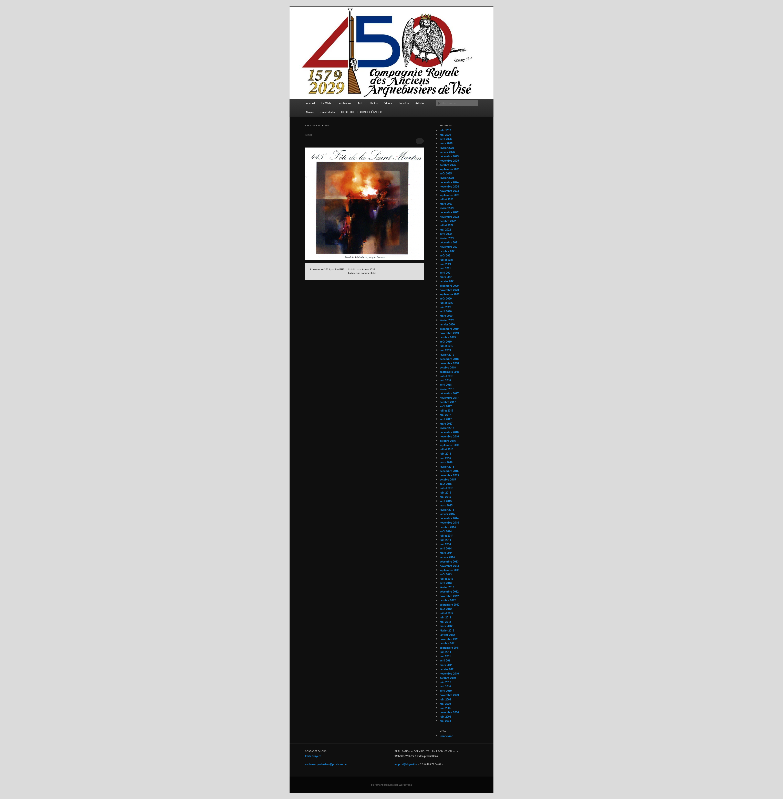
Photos (373, 103)
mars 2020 (446, 315)
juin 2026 (445, 130)
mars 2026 (446, 143)
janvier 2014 (447, 557)
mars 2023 (446, 203)
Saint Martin (328, 112)
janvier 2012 (447, 635)
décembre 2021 (449, 242)
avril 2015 (446, 501)
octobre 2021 (448, 251)
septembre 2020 (449, 294)
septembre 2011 (449, 647)
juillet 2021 (446, 260)
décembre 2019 (449, 329)
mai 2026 (445, 134)
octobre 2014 (448, 527)
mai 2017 (445, 415)
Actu (360, 103)
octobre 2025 (448, 165)
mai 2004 (445, 721)
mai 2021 (445, 268)
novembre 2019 (449, 333)
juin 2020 (445, 307)
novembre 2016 (449, 436)
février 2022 (447, 238)
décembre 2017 (449, 393)
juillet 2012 (446, 613)
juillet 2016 (446, 449)
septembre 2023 (449, 195)
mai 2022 (445, 229)
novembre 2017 (449, 398)
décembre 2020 (449, 285)
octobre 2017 (448, 402)
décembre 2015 (449, 471)
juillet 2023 (446, 199)
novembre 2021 (449, 247)
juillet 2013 (446, 578)
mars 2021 (446, 277)
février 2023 (447, 208)
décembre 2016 (449, 432)
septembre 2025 (449, 169)
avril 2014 (446, 548)
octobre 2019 (448, 337)
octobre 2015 (448, 479)
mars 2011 (446, 665)
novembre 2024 (449, 186)
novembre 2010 (449, 673)
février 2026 (447, 148)
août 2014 (446, 531)
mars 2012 (446, 626)
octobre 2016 (448, 441)
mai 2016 (445, 458)
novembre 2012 (449, 596)
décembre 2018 (449, 359)
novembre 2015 (449, 475)
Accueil (310, 103)
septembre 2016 (449, 445)
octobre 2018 (448, 367)
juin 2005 (445, 708)
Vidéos (388, 103)
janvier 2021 (447, 281)
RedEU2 (339, 269)
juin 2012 (445, 617)
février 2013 (447, 587)
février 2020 (447, 320)
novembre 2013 (449, 566)
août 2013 (446, 574)
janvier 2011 (447, 669)
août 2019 (446, 341)
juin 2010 (445, 682)
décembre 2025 (449, 156)
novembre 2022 (449, 217)
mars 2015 (446, 505)
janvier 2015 (447, 514)
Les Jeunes (344, 103)
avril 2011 (446, 660)
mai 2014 (445, 544)
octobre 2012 (448, 600)
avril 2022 (446, 234)
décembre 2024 (449, 182)
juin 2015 (445, 492)
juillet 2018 (446, 376)
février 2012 (447, 630)
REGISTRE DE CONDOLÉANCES (361, 112)
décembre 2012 (449, 591)
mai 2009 (445, 704)
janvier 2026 (447, 152)
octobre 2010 (448, 678)
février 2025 (447, 178)
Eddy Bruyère (313, 756)
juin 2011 (445, 652)
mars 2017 (446, 423)
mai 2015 (445, 497)
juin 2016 (445, 453)
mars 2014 (446, 553)
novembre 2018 (449, 363)
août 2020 (446, 298)
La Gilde (326, 103)
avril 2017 (446, 419)
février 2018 (447, 389)
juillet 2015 (446, 488)
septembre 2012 (449, 604)
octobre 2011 (448, 643)
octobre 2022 (448, 221)
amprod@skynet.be (406, 764)
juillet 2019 (446, 346)
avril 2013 (446, 583)
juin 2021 (445, 264)
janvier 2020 (447, 324)
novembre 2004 (449, 712)
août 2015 (446, 484)
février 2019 (447, 354)
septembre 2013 (449, 570)
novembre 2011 (449, 639)
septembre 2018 (449, 372)
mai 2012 (445, 622)
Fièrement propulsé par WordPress (391, 785)
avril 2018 (446, 384)
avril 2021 (446, 272)
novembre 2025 (449, 160)
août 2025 (446, 173)
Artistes (420, 103)
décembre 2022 (449, 212)
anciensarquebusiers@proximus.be (326, 764)
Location (404, 103)
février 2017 (447, 428)
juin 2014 (445, 540)
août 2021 (446, 255)
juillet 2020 (446, 303)
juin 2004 (445, 716)
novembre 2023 (449, 191)
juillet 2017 (446, 410)
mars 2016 (446, 462)
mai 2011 (445, 656)
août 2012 (446, 609)
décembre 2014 (449, 518)
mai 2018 (445, 380)
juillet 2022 (446, 225)
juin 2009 (445, 699)
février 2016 (447, 466)
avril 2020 (446, 311)
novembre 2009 (449, 695)
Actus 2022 (368, 269)
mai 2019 (445, 350)
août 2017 (446, 406)
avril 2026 (446, 139)
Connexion (446, 736)
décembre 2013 (449, 561)
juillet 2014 (446, 535)
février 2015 (447, 510)
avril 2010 (446, 690)
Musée (310, 112)
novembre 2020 (449, 290)
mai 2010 (445, 686)
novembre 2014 (449, 522)
